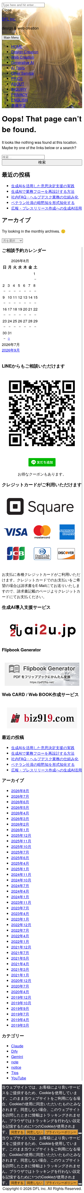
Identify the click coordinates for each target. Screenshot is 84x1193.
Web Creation (22, 57)
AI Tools (18, 67)
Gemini (17, 1056)
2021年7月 (20, 952)
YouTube (18, 1078)
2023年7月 (20, 908)
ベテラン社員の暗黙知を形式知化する (43, 202)
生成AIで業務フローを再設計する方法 (42, 191)
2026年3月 (20, 818)
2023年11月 (21, 902)
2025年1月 (20, 868)
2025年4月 (20, 863)
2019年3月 (20, 1025)
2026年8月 (20, 790)
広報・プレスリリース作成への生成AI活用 (46, 208)
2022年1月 (20, 941)
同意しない (34, 1132)
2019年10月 (21, 1002)
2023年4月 (20, 913)
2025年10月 (21, 846)
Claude (17, 1046)
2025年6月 (20, 857)
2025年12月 (21, 835)
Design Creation (24, 51)
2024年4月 (20, 891)
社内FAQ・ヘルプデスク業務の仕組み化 (44, 197)
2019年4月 (20, 1019)
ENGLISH (19, 100)
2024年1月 (20, 896)
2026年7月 (20, 796)
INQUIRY (19, 89)
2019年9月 (20, 1008)
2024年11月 (21, 874)
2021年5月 (20, 958)
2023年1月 (20, 919)
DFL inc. (9, 19)
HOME (16, 46)
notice (16, 1067)
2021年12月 (21, 947)
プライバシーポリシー (61, 1132)
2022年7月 (20, 930)
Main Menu (11, 37)
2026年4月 (20, 813)
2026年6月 (20, 801)
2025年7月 (20, 852)
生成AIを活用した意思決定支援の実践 (42, 185)
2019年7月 (20, 1014)
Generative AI (22, 62)
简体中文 (18, 105)
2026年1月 (20, 829)
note (14, 1062)
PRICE (17, 78)
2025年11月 (21, 841)
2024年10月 (21, 880)
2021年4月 (20, 963)
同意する (17, 1132)
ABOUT (17, 84)
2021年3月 (20, 969)
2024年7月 (20, 885)
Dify (14, 1051)
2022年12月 (21, 924)
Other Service (22, 73)
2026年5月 (20, 807)
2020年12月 (21, 980)
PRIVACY (19, 94)
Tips (14, 1072)
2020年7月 (20, 986)
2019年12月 (21, 997)
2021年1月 (20, 975)
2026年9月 (11, 350)
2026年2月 (20, 824)
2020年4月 (20, 991)
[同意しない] (80, 1133)
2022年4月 (20, 935)
